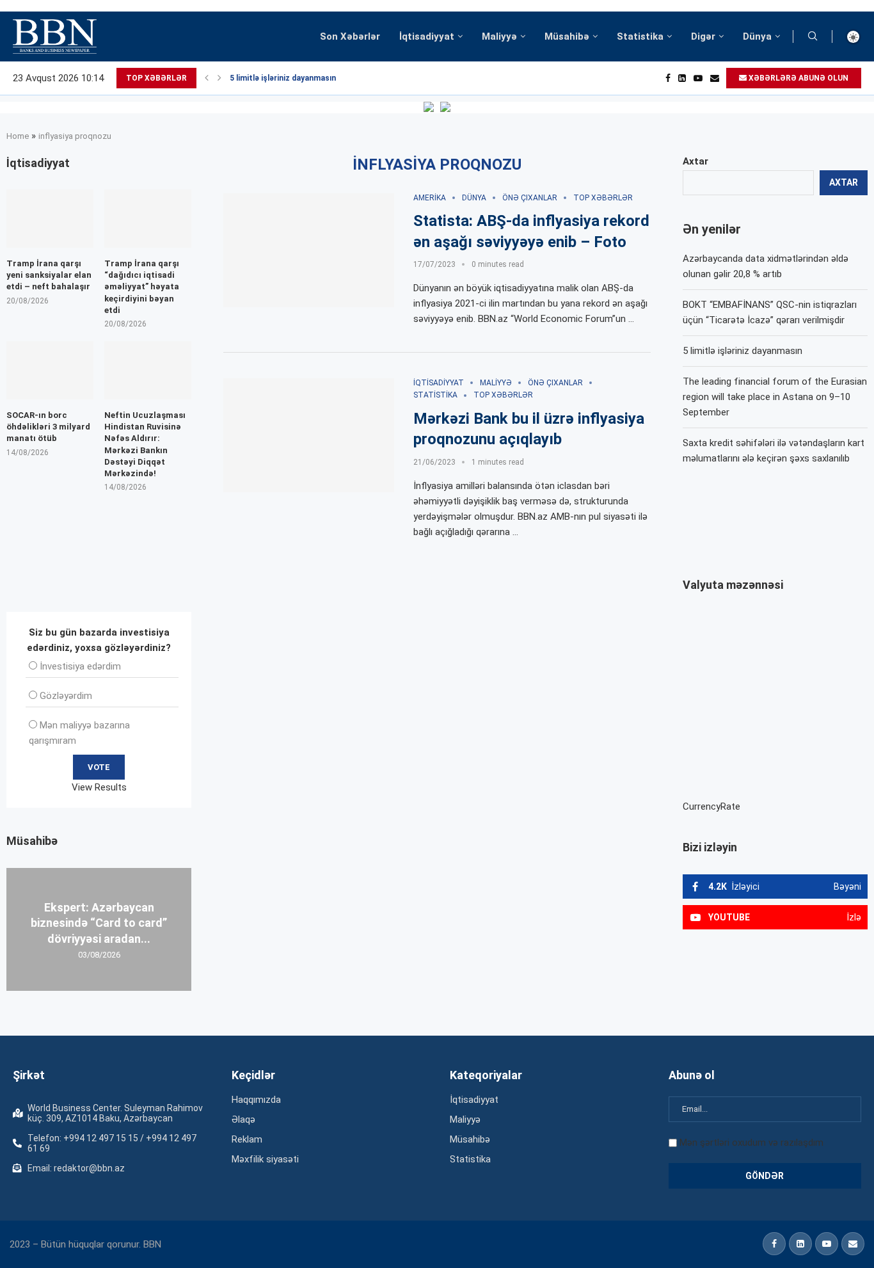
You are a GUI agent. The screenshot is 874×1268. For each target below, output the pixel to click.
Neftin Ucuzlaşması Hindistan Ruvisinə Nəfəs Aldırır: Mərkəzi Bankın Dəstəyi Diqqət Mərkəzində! (145, 444)
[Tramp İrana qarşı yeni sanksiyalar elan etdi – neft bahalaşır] (49, 218)
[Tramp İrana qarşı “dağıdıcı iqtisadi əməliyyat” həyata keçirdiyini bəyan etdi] (147, 218)
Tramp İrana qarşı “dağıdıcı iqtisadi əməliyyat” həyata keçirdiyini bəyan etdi (141, 287)
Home (17, 136)
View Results (99, 787)
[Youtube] (698, 78)
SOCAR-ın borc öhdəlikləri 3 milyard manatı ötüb (48, 426)
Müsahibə (566, 36)
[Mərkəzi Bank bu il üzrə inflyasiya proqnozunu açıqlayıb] (308, 435)
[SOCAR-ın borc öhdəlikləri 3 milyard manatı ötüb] (49, 370)
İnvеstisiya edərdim (80, 666)
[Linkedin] (682, 78)
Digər (703, 36)
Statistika (640, 36)
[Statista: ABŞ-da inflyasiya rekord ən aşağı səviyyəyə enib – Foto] (308, 250)
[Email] (715, 78)
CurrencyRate (711, 806)
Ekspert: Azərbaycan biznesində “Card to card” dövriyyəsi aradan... (99, 923)
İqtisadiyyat (426, 36)
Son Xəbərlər (350, 36)
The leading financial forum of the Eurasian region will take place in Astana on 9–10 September (775, 397)
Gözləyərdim (66, 696)
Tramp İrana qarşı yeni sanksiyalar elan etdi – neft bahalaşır (48, 275)
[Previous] (207, 78)
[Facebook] (668, 78)
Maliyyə (499, 36)
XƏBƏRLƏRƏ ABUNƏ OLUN (797, 78)
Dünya (757, 36)
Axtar (695, 161)
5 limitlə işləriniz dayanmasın (283, 78)
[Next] (219, 78)
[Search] (812, 36)
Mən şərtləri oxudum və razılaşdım (751, 1142)
